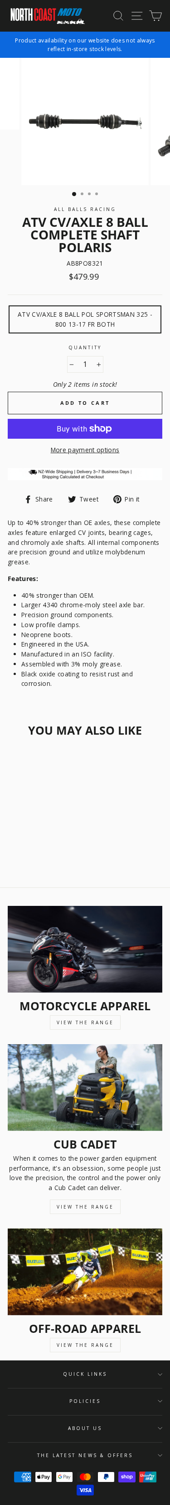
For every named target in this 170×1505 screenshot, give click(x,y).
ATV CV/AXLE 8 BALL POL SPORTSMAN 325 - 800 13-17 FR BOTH (85, 319)
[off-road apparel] (85, 1271)
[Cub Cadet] (85, 1087)
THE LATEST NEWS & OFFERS (85, 1455)
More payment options (85, 449)
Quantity (85, 347)
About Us (85, 1428)
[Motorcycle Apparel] (85, 949)
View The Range (85, 1022)
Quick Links (85, 1374)
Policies (85, 1401)
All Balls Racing (85, 209)
